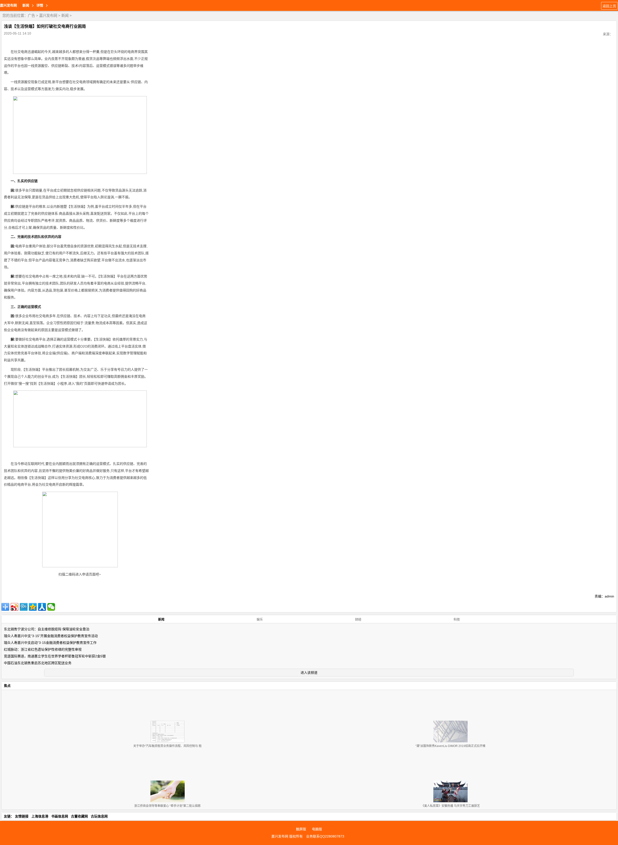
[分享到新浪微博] (14, 607)
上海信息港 (39, 816)
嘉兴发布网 (8, 5)
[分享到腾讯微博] (24, 607)
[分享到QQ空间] (33, 607)
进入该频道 (309, 673)
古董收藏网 (79, 816)
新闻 (65, 16)
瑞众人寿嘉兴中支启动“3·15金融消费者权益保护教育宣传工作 (50, 643)
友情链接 (21, 816)
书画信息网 (59, 816)
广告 (31, 16)
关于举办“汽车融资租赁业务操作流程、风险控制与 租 (167, 746)
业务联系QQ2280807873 (325, 836)
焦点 (7, 686)
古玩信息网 (99, 816)
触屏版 (301, 829)
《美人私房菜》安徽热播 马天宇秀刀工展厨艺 (450, 806)
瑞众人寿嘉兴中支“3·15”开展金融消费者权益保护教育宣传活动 (51, 636)
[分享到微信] (51, 607)
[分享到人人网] (42, 607)
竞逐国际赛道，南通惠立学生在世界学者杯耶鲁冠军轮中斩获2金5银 (55, 656)
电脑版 (317, 829)
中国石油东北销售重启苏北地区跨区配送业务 (37, 663)
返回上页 (609, 6)
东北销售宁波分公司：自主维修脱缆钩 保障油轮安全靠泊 (46, 629)
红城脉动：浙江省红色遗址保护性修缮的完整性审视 (43, 649)
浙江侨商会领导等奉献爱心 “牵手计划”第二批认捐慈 (167, 806)
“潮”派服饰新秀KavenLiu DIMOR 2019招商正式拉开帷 (450, 746)
